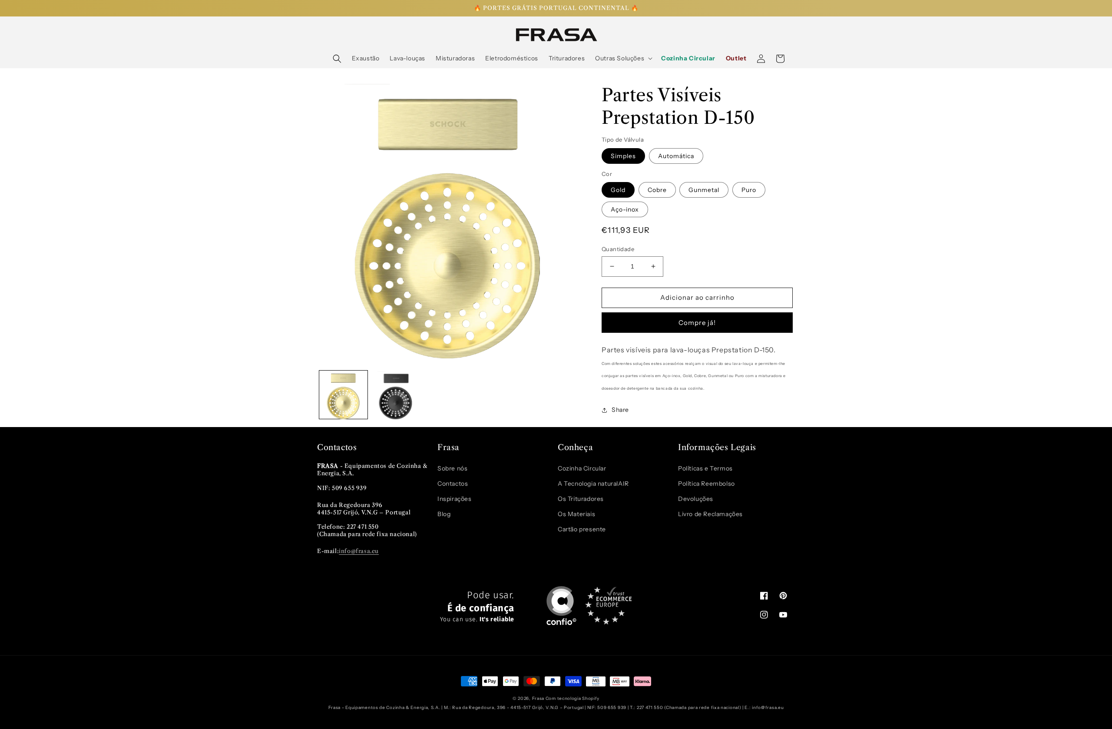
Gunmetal (703, 190)
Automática (676, 156)
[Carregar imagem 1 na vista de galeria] (343, 395)
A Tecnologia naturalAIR (593, 483)
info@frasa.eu (359, 550)
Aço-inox (625, 209)
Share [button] (620, 410)
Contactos (452, 483)
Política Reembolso (706, 483)
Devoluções (695, 499)
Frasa (538, 698)
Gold (618, 190)
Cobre (657, 190)
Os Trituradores (581, 499)
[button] (337, 58)
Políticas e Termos (705, 468)
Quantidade (618, 248)
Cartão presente (582, 529)
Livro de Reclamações (710, 514)
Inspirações (454, 499)
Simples (623, 156)
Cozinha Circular (582, 468)
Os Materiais (576, 514)
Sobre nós (452, 468)
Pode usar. (477, 607)
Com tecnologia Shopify (572, 698)
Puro (748, 190)
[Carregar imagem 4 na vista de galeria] (396, 395)
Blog (443, 514)
